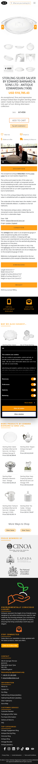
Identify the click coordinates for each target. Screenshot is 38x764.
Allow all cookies (19, 408)
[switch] (33, 384)
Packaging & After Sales (9, 714)
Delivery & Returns (7, 720)
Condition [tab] (19, 228)
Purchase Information (8, 717)
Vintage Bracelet (6, 742)
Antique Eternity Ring (8, 733)
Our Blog (4, 692)
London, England (11, 223)
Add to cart (19, 120)
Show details (28, 402)
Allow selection (19, 414)
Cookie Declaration (17, 755)
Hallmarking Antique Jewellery (11, 695)
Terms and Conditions (30, 755)
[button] (11, 3)
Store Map (4, 704)
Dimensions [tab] (19, 265)
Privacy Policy (5, 755)
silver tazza (26, 530)
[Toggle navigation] (34, 3)
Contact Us (5, 689)
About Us (4, 686)
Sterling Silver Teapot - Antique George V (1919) (27, 449)
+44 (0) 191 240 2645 (9, 675)
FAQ (2, 723)
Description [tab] (19, 169)
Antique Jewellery (7, 745)
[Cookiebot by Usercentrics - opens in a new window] (28, 348)
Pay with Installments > (19, 126)
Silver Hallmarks (6, 701)
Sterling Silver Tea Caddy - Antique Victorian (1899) (26, 508)
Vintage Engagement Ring (10, 730)
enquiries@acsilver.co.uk (11, 678)
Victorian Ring (6, 736)
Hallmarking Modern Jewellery (11, 698)
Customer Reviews (7, 711)
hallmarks (7, 248)
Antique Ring (5, 739)
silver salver (10, 530)
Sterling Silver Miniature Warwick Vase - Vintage (9, 478)
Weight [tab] (19, 285)
